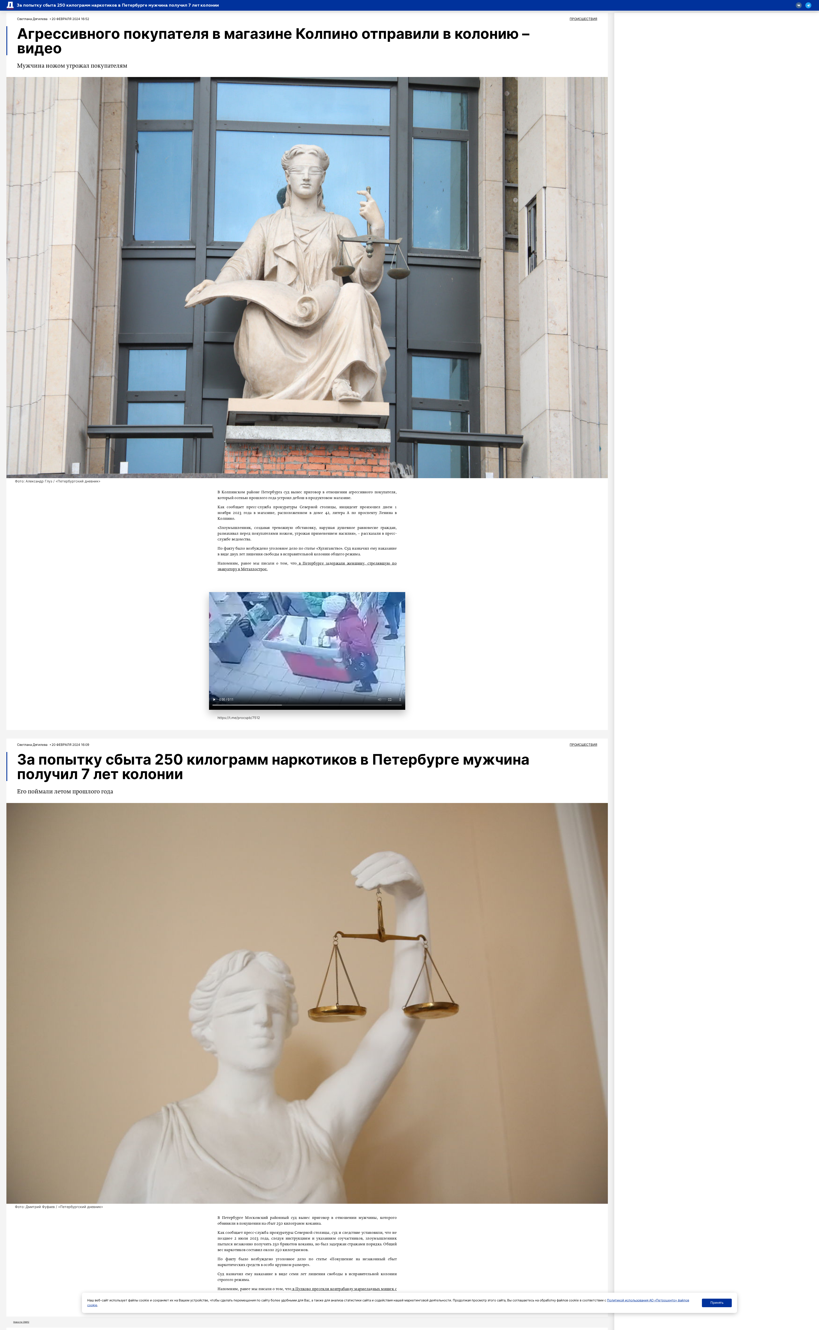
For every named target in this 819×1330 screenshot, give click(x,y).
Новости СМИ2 (21, 1322)
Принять (716, 1303)
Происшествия (583, 19)
